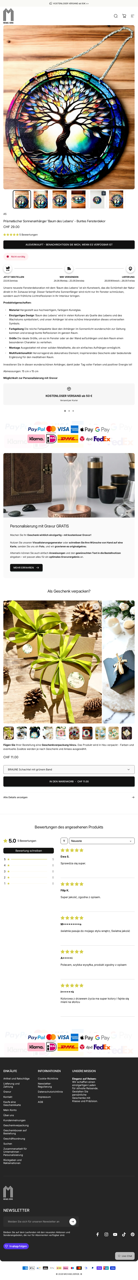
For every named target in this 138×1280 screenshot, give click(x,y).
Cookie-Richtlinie (48, 1078)
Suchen (7, 1143)
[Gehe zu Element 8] (113, 733)
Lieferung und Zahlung (11, 1085)
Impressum (44, 1096)
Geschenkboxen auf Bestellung (15, 1132)
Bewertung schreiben (28, 850)
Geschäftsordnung (14, 1138)
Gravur (7, 1091)
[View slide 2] (69, 411)
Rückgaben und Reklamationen (12, 1162)
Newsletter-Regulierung (45, 1085)
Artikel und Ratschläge (16, 1078)
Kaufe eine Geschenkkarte (12, 1103)
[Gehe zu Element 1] (21, 733)
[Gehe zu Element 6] (87, 733)
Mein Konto (10, 1110)
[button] (22, 199)
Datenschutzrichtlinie (50, 1091)
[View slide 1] (65, 411)
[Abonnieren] (72, 1221)
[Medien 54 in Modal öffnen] (95, 606)
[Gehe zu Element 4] (61, 733)
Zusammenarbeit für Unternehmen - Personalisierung (15, 1151)
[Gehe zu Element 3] (48, 733)
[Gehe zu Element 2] (35, 733)
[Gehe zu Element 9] (127, 733)
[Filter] (64, 841)
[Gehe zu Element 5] (74, 733)
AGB (40, 1102)
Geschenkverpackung (16, 1125)
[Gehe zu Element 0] (8, 733)
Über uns (8, 1115)
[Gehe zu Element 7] (100, 733)
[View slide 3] (73, 411)
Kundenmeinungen (14, 1120)
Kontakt (7, 1096)
